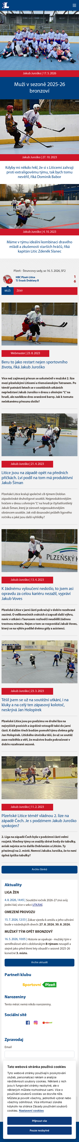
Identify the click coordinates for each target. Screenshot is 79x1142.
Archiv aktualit (39, 962)
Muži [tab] (8, 290)
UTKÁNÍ (37, 905)
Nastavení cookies (31, 1110)
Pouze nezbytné (39, 1130)
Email (8, 1047)
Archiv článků (39, 869)
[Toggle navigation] (74, 5)
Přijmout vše (39, 1120)
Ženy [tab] (20, 290)
